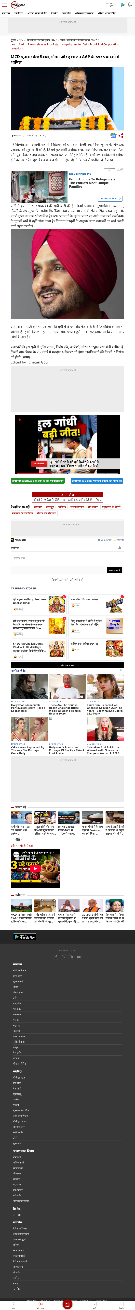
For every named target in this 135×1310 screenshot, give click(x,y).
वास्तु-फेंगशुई (19, 1255)
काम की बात (19, 1036)
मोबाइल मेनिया (20, 1063)
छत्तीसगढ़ (17, 1014)
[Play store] (123, 4)
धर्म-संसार (93, 507)
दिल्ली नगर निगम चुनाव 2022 (42, 40)
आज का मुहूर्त (19, 1239)
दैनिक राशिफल (20, 1228)
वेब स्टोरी (17, 1088)
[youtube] (71, 957)
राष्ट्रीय (15, 986)
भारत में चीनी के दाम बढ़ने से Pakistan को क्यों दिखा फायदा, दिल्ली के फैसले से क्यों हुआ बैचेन (92, 830)
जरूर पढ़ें (20, 807)
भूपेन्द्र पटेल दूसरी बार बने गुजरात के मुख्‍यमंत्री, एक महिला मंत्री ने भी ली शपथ (68, 918)
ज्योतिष (66, 13)
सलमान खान (19, 1126)
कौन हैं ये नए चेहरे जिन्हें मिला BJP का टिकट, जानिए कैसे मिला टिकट (67, 500)
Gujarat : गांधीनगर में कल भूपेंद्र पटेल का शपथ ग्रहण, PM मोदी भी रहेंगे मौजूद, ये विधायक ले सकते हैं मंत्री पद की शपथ (92, 918)
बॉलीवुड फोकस (20, 1121)
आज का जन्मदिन (21, 1234)
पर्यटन (16, 1104)
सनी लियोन (18, 1132)
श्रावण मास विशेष (37, 13)
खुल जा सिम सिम (21, 1110)
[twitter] (64, 957)
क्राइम (15, 1047)
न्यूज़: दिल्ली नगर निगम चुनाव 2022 (78, 40)
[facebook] (56, 957)
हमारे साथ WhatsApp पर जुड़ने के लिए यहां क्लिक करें (37, 480)
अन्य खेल (17, 1214)
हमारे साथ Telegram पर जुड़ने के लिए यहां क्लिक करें (97, 480)
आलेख (16, 1099)
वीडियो (19, 839)
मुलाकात (17, 1143)
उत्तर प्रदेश (17, 975)
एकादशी (17, 1157)
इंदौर (15, 997)
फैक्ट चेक (17, 1052)
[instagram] (79, 957)
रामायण (16, 1179)
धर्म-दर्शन (17, 1195)
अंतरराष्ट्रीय (18, 992)
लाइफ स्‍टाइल (77, 507)
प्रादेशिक (17, 1003)
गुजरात (16, 1019)
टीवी (15, 1137)
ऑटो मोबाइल (19, 1041)
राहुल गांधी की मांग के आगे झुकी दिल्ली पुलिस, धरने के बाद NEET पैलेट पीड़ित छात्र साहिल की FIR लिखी (44, 830)
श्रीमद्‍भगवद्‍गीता (107, 13)
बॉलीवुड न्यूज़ (19, 1077)
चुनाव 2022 (17, 40)
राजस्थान (17, 1030)
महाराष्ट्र (16, 1025)
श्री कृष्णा (17, 1173)
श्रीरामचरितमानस (84, 13)
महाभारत (17, 1184)
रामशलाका (18, 1266)
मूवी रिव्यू (17, 1094)
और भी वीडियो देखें (22, 845)
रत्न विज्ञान (17, 1288)
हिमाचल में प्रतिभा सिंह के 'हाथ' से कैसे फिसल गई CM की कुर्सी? (116, 918)
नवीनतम (20, 895)
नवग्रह (15, 1283)
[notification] (129, 4)
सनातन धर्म (18, 1168)
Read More (39, 463)
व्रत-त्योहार (18, 1190)
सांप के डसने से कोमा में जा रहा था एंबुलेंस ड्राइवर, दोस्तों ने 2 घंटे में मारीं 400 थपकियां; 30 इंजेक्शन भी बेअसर (116, 830)
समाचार (6, 13)
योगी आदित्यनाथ (20, 970)
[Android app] (24, 936)
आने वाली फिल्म (20, 1115)
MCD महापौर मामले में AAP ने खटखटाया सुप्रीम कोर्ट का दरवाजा (21, 918)
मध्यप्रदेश (17, 1008)
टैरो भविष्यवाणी (20, 1261)
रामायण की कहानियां (22, 513)
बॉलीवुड (18, 13)
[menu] (5, 5)
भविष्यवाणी (18, 1162)
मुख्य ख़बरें (18, 981)
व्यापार (16, 1058)
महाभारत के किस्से (111, 507)
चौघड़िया (17, 1272)
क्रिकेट (54, 13)
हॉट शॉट (17, 1083)
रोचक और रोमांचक (46, 513)
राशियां (16, 1244)
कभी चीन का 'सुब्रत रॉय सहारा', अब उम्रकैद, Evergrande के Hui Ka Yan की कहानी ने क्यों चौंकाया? (20, 830)
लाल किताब (18, 1250)
